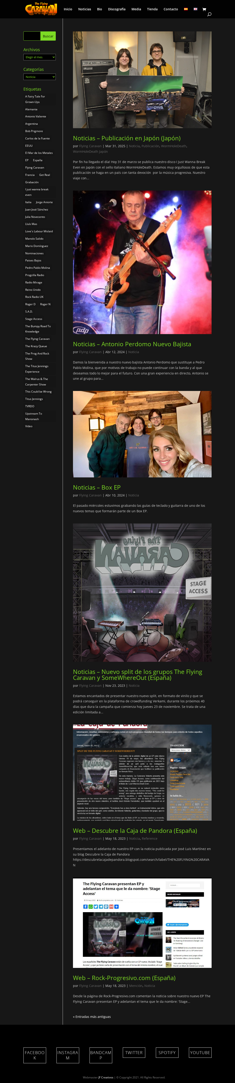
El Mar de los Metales (39, 153)
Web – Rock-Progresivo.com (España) (124, 978)
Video (28, 426)
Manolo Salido (34, 239)
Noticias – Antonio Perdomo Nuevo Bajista (132, 344)
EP (26, 160)
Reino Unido (33, 290)
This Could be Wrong (38, 391)
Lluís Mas (31, 224)
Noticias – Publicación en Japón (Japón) (127, 138)
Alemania (31, 109)
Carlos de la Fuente (37, 138)
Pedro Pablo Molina (37, 268)
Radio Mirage (33, 282)
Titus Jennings (34, 399)
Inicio (68, 9)
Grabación (32, 182)
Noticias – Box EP (97, 487)
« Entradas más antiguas (92, 1016)
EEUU (29, 146)
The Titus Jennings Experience (36, 369)
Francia (30, 175)
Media (136, 9)
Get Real (44, 175)
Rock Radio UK (34, 297)
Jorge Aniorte (44, 202)
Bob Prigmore (34, 131)
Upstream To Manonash (33, 416)
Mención (136, 985)
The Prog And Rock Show (37, 356)
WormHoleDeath (173, 146)
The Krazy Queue (36, 346)
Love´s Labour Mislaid (39, 231)
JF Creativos (105, 1077)
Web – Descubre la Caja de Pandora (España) (135, 830)
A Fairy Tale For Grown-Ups (35, 99)
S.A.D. (29, 311)
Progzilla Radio (34, 275)
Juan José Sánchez (36, 209)
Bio (99, 9)
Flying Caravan (90, 146)
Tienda (152, 9)
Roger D (30, 304)
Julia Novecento (35, 217)
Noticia (134, 146)
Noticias (84, 9)
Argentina (31, 124)
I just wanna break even (36, 192)
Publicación (150, 146)
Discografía (117, 9)
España (37, 160)
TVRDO (29, 406)
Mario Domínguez (36, 246)
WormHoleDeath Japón (90, 151)
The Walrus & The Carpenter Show (36, 381)
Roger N (45, 304)
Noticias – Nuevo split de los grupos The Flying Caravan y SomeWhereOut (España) (137, 675)
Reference (149, 838)
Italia (28, 202)
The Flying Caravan (37, 339)
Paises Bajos (33, 260)
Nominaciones (34, 253)
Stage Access (33, 319)
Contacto (171, 9)
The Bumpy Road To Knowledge (38, 329)
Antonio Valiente (35, 116)
